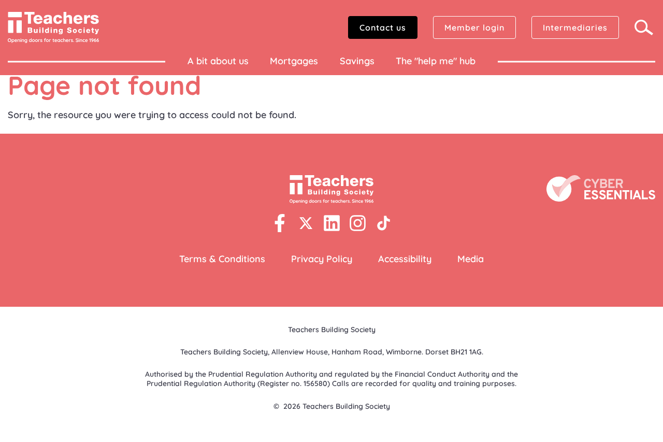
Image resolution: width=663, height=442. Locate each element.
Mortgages (294, 61)
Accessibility (404, 259)
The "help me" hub (435, 61)
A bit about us (218, 61)
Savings (357, 61)
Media (470, 259)
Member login (474, 27)
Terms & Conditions (222, 259)
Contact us (382, 27)
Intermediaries (575, 27)
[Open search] (645, 27)
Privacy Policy (321, 259)
